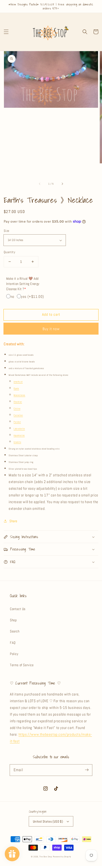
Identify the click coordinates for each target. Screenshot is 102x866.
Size (6, 231)
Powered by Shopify (62, 856)
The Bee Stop (45, 856)
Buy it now (51, 328)
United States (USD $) (48, 821)
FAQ (13, 642)
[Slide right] (62, 183)
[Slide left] (39, 183)
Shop (13, 620)
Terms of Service (22, 665)
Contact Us (18, 609)
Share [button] (13, 521)
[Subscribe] (86, 769)
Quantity (9, 252)
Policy (14, 654)
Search (15, 631)
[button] (6, 31)
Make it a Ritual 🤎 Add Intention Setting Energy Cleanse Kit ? (23, 283)
